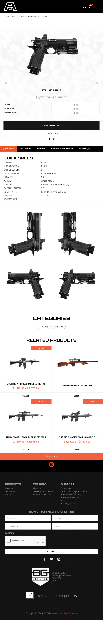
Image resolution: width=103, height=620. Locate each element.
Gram (59, 464)
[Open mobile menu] (97, 6)
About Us (37, 488)
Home (7, 16)
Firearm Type (10, 112)
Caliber (7, 104)
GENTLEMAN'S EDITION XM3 (77, 385)
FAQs (63, 500)
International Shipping (71, 494)
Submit (51, 552)
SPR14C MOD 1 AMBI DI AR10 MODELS (25, 437)
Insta (44, 464)
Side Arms (31, 16)
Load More (51, 456)
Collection (22, 16)
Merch (8, 494)
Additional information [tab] (62, 148)
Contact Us (66, 488)
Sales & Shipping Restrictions (74, 491)
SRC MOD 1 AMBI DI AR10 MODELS (77, 437)
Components (10, 491)
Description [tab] (25, 148)
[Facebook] (49, 139)
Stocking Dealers (68, 503)
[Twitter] (51, 559)
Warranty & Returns (70, 497)
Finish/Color (9, 108)
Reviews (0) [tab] (84, 148)
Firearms (14, 16)
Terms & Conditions (41, 494)
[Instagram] (58, 559)
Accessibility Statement (43, 491)
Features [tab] (41, 148)
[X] (54, 139)
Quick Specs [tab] (8, 148)
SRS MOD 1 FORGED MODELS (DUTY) (26, 384)
